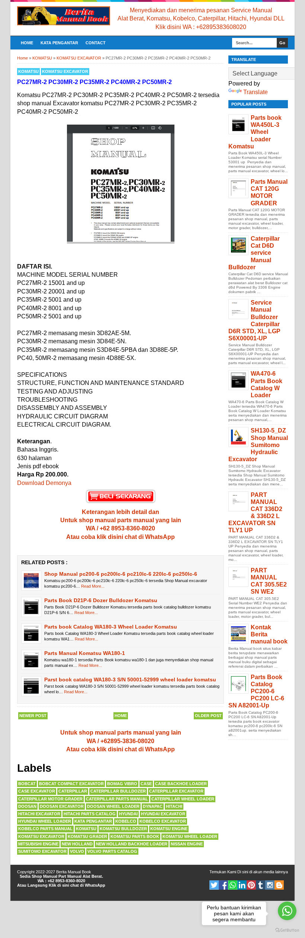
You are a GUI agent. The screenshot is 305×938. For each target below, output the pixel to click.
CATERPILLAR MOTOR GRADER (50, 799)
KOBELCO (125, 821)
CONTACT (96, 43)
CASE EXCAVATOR (36, 791)
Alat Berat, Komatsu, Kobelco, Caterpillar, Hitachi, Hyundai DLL (201, 18)
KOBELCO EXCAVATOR (162, 821)
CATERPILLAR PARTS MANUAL (117, 799)
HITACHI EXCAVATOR (39, 814)
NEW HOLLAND (77, 844)
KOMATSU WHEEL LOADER (190, 836)
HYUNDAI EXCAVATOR (163, 814)
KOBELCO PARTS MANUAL (45, 828)
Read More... (93, 586)
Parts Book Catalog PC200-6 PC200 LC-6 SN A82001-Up (256, 691)
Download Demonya (44, 483)
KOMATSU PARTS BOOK (134, 836)
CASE (146, 783)
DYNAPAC (153, 806)
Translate (255, 92)
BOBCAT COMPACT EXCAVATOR (71, 783)
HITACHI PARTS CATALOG (90, 814)
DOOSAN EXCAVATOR (62, 806)
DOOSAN (27, 806)
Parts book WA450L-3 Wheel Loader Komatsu (255, 132)
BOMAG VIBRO (122, 783)
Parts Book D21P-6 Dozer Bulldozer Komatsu (100, 600)
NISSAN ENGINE (187, 844)
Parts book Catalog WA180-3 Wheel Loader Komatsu (110, 627)
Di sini (242, 872)
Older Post (208, 715)
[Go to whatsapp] (287, 911)
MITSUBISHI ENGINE (38, 844)
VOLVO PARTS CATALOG (112, 851)
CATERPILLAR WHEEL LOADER (182, 799)
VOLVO (77, 851)
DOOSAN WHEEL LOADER (113, 806)
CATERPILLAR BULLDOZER (118, 791)
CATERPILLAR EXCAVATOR (176, 791)
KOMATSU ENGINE (168, 828)
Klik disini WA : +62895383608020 (200, 27)
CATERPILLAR (72, 791)
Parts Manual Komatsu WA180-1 (84, 653)
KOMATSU (28, 71)
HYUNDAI (128, 814)
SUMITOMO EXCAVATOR (42, 851)
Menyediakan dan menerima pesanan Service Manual (201, 10)
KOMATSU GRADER (87, 836)
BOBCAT (27, 783)
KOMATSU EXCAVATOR (65, 71)
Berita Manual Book (73, 872)
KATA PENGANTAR (59, 43)
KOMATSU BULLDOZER (123, 828)
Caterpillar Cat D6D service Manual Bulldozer (254, 252)
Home (27, 43)
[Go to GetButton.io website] (287, 930)
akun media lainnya (270, 872)
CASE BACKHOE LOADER (181, 783)
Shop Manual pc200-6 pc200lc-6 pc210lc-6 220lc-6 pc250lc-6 (120, 574)
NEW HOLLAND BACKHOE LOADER (131, 844)
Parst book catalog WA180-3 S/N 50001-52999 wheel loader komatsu (130, 679)
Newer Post (32, 715)
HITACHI (174, 806)
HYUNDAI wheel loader (44, 821)
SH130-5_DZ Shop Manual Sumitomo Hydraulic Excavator (258, 444)
